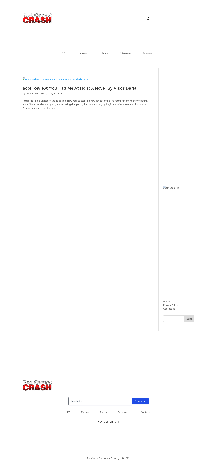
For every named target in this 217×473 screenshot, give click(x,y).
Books (105, 53)
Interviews (125, 53)
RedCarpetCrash (35, 93)
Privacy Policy (170, 305)
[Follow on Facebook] (153, 15)
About (166, 301)
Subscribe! (140, 401)
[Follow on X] (160, 15)
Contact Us (169, 308)
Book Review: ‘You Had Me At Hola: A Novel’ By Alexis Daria (79, 88)
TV (63, 53)
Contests (147, 53)
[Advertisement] (187, 125)
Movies (83, 53)
